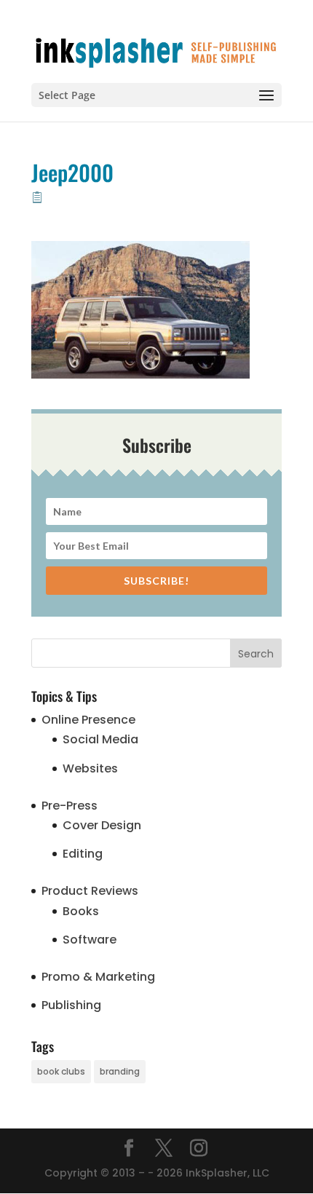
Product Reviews (89, 890)
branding (120, 1071)
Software (89, 939)
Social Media (100, 739)
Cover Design (102, 825)
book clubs (61, 1071)
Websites (90, 768)
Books (81, 911)
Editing (83, 853)
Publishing (71, 1005)
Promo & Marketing (98, 976)
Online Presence (88, 719)
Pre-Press (69, 805)
